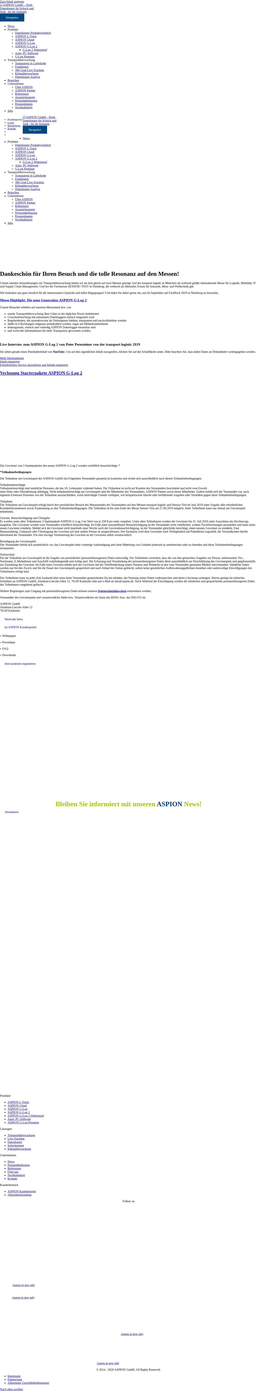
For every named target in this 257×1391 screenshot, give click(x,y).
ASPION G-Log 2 (26, 46)
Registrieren (14, 125)
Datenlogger (15, 1142)
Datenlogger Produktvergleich (33, 32)
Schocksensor (16, 1145)
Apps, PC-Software (26, 53)
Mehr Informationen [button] (12, 358)
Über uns (13, 1171)
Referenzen (22, 93)
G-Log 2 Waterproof (35, 49)
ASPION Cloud (24, 39)
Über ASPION (24, 87)
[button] (11, 1389)
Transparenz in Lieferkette (30, 63)
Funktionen (22, 66)
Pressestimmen (24, 104)
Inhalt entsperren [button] (10, 361)
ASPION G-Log (25, 43)
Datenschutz (15, 1379)
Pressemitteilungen (26, 100)
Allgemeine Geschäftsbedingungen (28, 1382)
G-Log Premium (25, 56)
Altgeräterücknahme (20, 1194)
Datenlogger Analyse (27, 77)
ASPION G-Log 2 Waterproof (26, 1115)
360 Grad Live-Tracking (29, 70)
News (11, 26)
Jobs (10, 110)
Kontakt (12, 1178)
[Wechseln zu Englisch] (9, 134)
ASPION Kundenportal (22, 1191)
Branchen (13, 80)
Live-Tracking (16, 1138)
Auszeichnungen (25, 97)
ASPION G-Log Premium (23, 1122)
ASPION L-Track (25, 36)
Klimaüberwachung (27, 73)
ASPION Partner (25, 90)
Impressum (14, 1376)
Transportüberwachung (21, 1135)
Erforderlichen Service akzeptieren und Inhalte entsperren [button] (34, 365)
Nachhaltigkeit (23, 107)
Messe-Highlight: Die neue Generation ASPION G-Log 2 (43, 300)
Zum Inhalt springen (12, 1)
